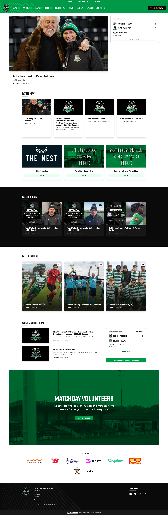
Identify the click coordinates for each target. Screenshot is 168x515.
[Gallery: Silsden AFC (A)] (42, 286)
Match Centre (134, 39)
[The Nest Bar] (42, 156)
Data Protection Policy (49, 504)
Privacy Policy (37, 504)
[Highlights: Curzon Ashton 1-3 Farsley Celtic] (126, 213)
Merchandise (83, 1)
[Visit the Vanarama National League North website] (157, 8)
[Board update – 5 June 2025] (131, 107)
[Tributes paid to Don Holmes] (58, 43)
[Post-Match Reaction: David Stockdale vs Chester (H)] (84, 213)
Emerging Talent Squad (96, 7)
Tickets (71, 1)
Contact (70, 7)
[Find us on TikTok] (145, 494)
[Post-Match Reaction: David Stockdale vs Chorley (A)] (42, 213)
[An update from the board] (35, 353)
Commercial (60, 7)
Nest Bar (80, 7)
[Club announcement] (99, 107)
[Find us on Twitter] (135, 494)
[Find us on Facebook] (131, 494)
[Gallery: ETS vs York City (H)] (126, 286)
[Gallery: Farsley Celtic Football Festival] (84, 286)
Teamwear (95, 1)
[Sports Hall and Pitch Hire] (126, 156)
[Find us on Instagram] (140, 494)
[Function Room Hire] (84, 156)
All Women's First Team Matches (125, 360)
